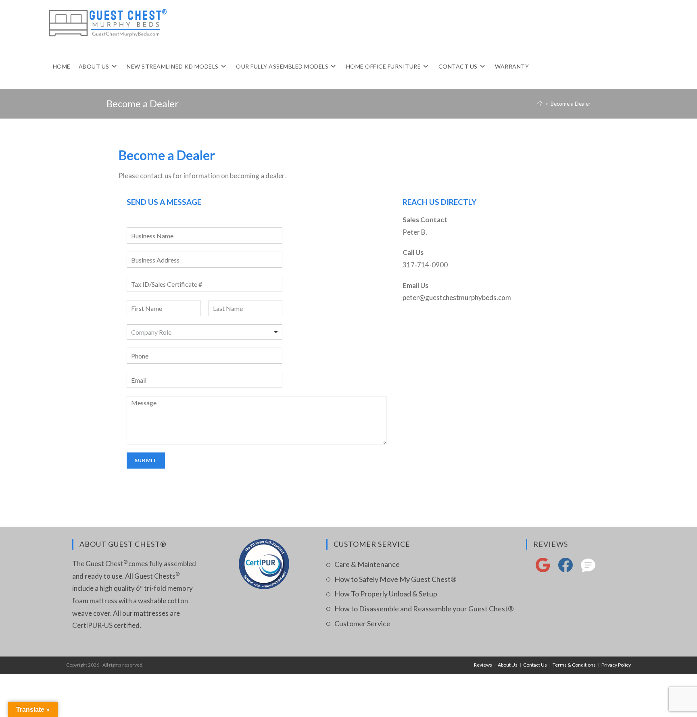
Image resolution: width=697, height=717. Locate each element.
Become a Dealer (571, 103)
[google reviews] (543, 569)
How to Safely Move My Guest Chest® (395, 579)
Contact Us (535, 665)
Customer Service (362, 623)
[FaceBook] (565, 569)
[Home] (540, 103)
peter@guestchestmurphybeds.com (457, 297)
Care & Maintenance (367, 564)
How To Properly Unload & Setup (385, 593)
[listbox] (204, 332)
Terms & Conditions (574, 665)
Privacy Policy (616, 665)
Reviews (550, 544)
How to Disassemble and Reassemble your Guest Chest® (424, 608)
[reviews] (588, 569)
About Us (508, 665)
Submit (146, 460)
